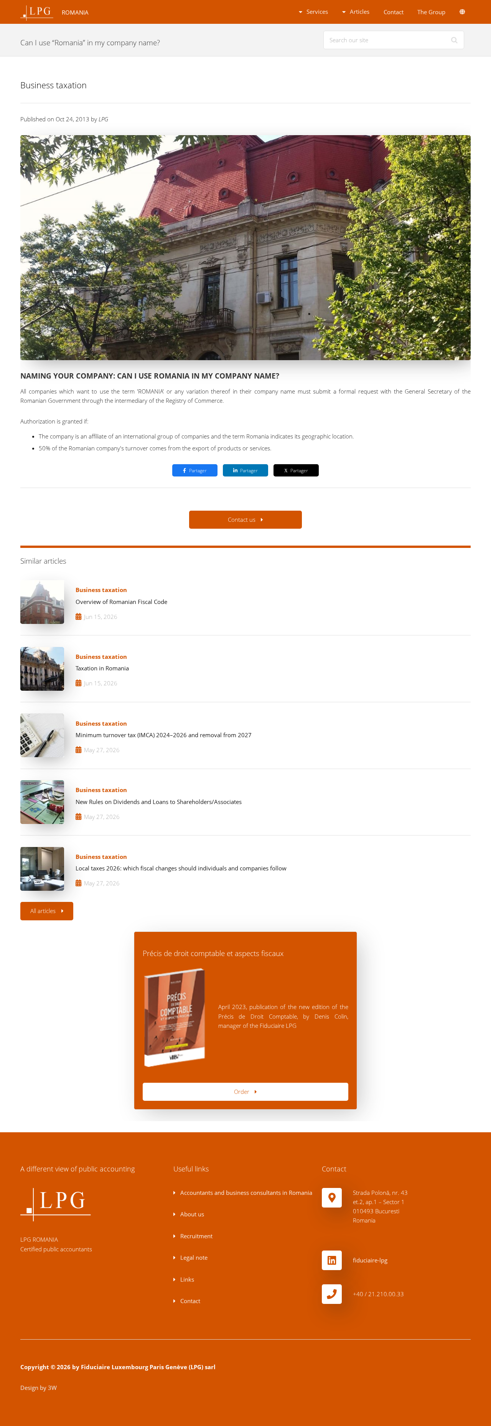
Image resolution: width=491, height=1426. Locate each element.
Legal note (193, 1257)
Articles (358, 11)
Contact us (241, 519)
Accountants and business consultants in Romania (245, 1192)
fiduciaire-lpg (370, 1260)
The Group (431, 12)
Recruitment (196, 1236)
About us (191, 1214)
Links (186, 1279)
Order (241, 1091)
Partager (198, 470)
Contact (394, 12)
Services (316, 11)
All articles (43, 911)
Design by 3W (38, 1387)
